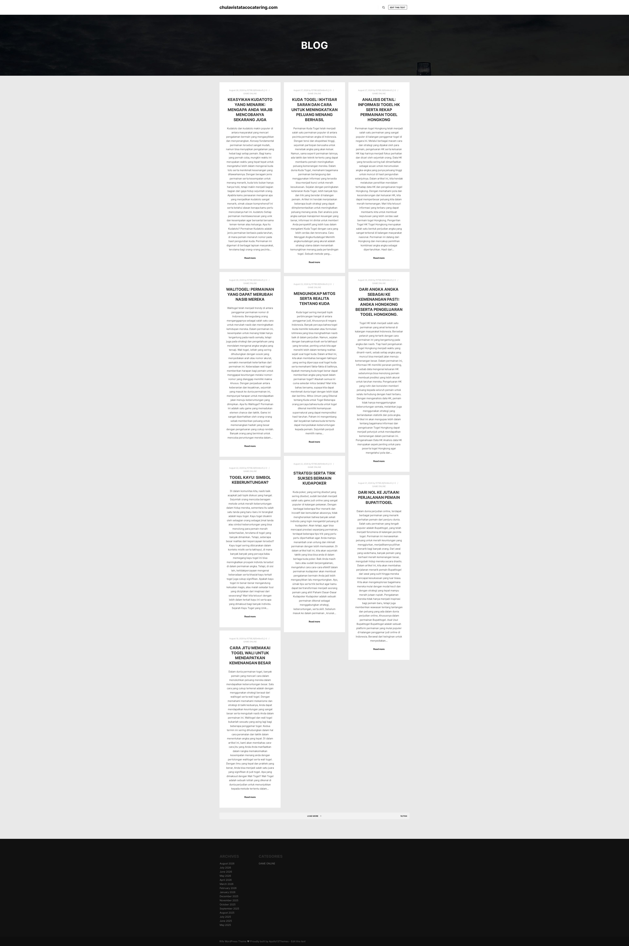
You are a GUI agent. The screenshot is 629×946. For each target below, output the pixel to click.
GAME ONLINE (250, 93)
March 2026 (226, 884)
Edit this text (397, 7)
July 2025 (225, 916)
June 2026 (226, 871)
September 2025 (229, 908)
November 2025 (229, 900)
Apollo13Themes (279, 941)
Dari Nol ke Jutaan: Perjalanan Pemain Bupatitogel (379, 497)
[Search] (384, 7)
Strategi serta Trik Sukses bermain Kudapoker (314, 478)
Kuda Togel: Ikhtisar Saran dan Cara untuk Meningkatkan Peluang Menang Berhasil (314, 109)
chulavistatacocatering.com (235, 7)
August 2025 (227, 912)
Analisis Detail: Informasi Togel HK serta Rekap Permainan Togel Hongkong (379, 109)
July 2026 (225, 867)
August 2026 (227, 863)
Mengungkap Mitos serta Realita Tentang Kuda (314, 298)
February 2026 (228, 888)
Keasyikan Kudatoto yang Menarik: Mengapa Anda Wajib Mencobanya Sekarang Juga (250, 109)
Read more (250, 258)
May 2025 (225, 924)
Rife (221, 941)
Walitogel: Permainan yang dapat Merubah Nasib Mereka (250, 294)
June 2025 (226, 920)
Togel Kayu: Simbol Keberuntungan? (250, 480)
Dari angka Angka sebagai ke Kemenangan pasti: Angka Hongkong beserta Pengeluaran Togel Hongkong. (378, 302)
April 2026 (226, 879)
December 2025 (229, 896)
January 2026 (227, 892)
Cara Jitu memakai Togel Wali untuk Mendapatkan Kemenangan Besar (250, 655)
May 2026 (225, 875)
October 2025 (228, 904)
